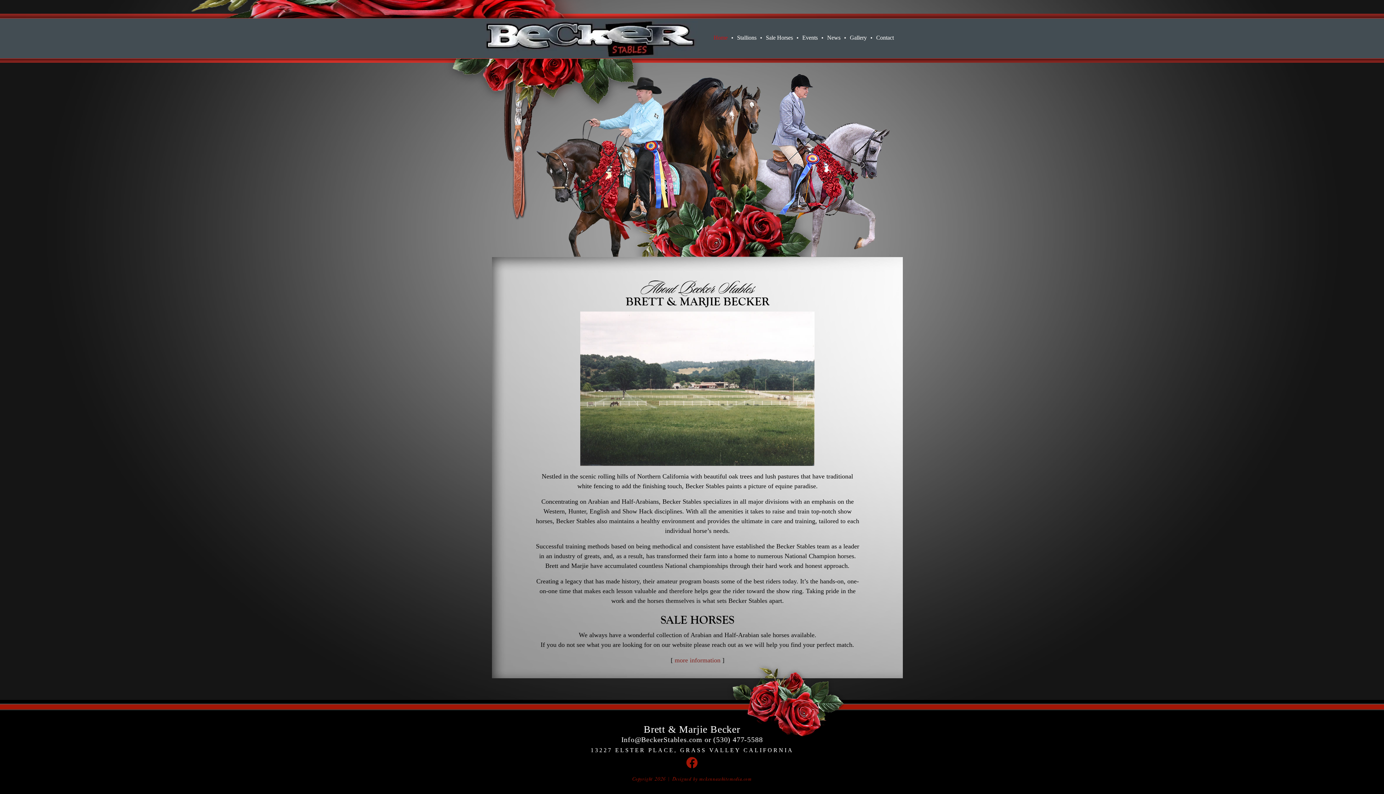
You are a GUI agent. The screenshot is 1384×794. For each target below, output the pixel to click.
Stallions (749, 38)
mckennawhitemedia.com (725, 779)
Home (723, 38)
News (836, 38)
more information (697, 660)
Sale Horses (782, 38)
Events (813, 38)
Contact (885, 38)
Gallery (861, 38)
